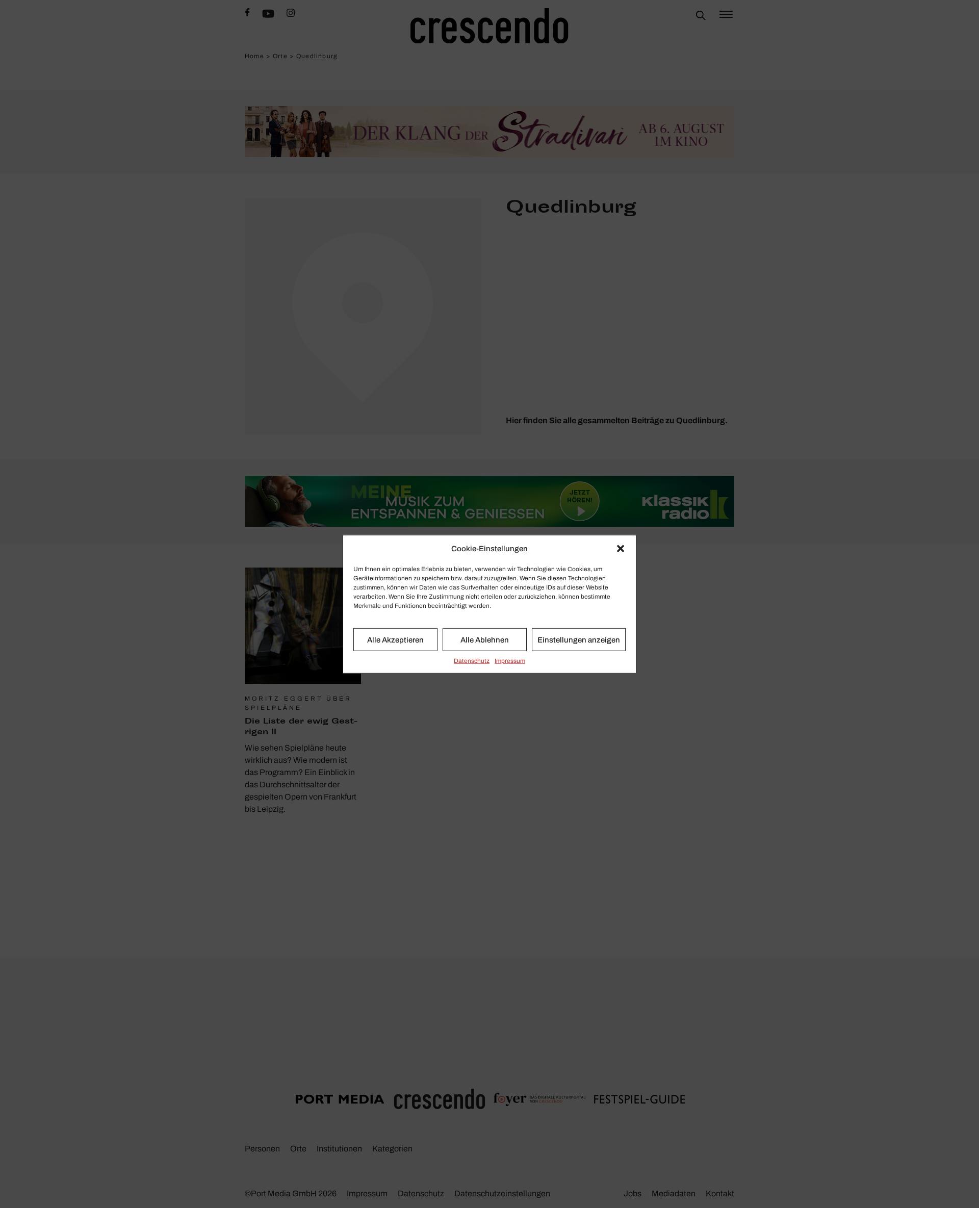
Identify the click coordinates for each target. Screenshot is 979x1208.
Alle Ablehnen (484, 639)
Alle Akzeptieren (395, 639)
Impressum (510, 660)
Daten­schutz (472, 660)
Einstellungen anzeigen (578, 639)
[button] (620, 549)
